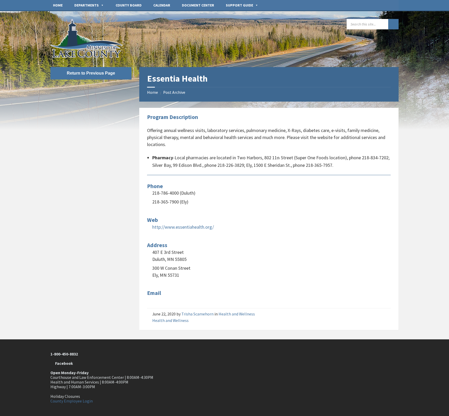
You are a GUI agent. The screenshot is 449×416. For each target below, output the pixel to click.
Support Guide (239, 5)
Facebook (63, 363)
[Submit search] (393, 24)
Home (58, 5)
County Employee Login (71, 401)
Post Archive (174, 92)
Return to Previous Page (91, 73)
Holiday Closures (65, 396)
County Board (129, 5)
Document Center (198, 5)
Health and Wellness (237, 314)
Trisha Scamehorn (197, 314)
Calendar (161, 5)
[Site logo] (89, 56)
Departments (86, 5)
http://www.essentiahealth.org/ (183, 227)
